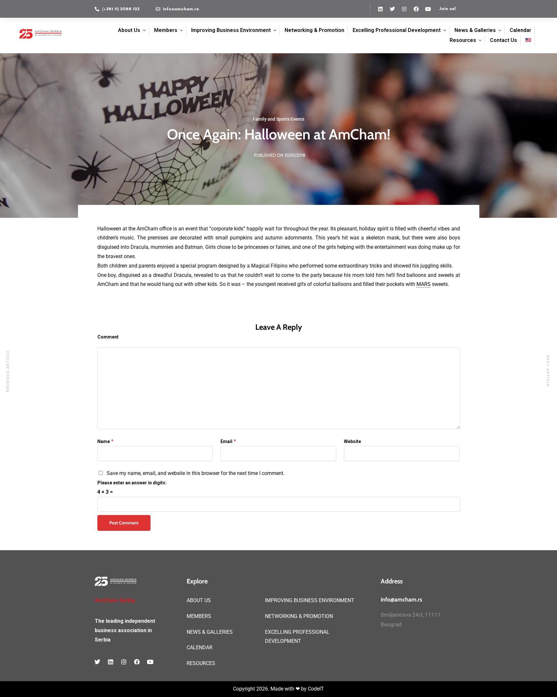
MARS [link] (423, 284)
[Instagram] (404, 9)
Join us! (447, 8)
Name (103, 441)
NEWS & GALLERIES (210, 632)
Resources (463, 40)
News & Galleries (475, 30)
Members (165, 30)
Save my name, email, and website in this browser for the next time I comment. (196, 473)
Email (226, 441)
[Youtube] (428, 9)
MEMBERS (199, 616)
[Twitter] (392, 9)
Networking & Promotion (314, 30)
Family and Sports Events (278, 119)
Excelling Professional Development (397, 30)
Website (352, 441)
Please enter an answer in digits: (132, 482)
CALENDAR (199, 647)
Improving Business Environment (231, 30)
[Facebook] (416, 9)
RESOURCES (201, 663)
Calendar (520, 30)
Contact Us (503, 40)
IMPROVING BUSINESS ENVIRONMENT (309, 600)
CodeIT (316, 689)
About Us (129, 30)
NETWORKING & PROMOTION (299, 616)
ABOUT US (199, 600)
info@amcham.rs (401, 599)
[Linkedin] (380, 9)
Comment (108, 336)
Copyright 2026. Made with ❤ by (270, 689)
